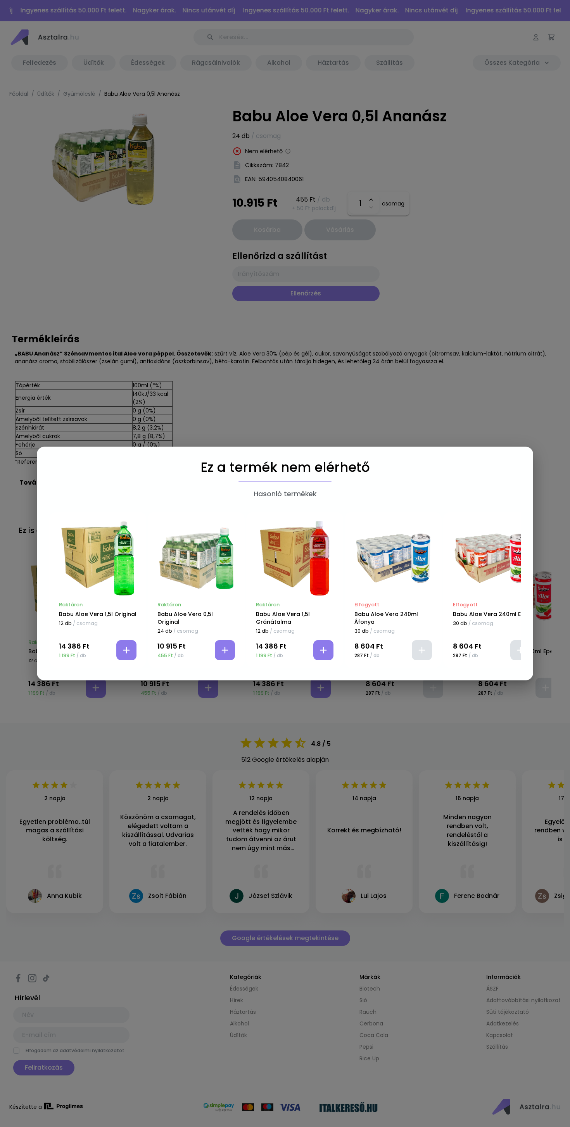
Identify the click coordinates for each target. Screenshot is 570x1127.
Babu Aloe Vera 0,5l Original (185, 618)
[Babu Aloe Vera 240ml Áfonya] (393, 558)
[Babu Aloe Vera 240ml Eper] (491, 558)
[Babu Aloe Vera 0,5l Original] (196, 558)
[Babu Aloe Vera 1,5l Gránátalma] (294, 558)
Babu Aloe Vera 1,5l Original (97, 614)
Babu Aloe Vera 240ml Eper (491, 614)
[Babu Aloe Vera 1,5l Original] (97, 558)
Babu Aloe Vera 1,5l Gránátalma (283, 618)
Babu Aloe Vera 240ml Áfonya (386, 618)
